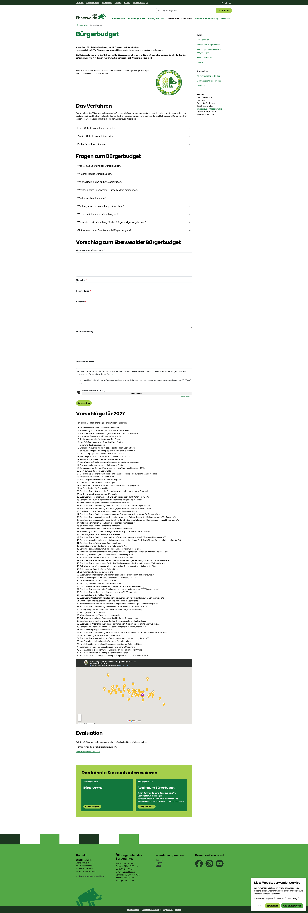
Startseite (83, 25)
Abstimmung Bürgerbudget (208, 76)
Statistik (280, 898)
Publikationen (107, 3)
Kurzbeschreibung (85, 331)
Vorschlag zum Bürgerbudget (90, 250)
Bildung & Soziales (156, 18)
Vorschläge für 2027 (206, 57)
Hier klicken (136, 393)
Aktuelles (118, 3)
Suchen (225, 10)
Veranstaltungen (92, 3)
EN (226, 3)
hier (111, 374)
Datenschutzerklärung (151, 909)
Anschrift (81, 301)
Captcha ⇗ (186, 396)
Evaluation (201, 62)
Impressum (168, 909)
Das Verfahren (203, 39)
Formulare (79, 3)
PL (230, 3)
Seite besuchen (92, 807)
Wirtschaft (226, 18)
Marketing (292, 898)
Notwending (263, 898)
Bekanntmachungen (140, 3)
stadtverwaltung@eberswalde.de (90, 876)
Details (259, 905)
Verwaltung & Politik (136, 18)
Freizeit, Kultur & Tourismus (179, 18)
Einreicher (81, 280)
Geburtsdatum (83, 291)
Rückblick (201, 86)
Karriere (127, 3)
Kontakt (178, 909)
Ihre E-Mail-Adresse (86, 361)
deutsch (159, 860)
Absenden (84, 403)
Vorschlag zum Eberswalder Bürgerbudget (209, 51)
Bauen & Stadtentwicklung (206, 18)
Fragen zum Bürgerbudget (208, 44)
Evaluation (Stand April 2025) (88, 751)
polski (158, 865)
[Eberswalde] (91, 16)
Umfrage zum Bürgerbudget (209, 81)
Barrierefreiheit (133, 909)
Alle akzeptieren (292, 905)
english (158, 863)
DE (222, 3)
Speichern (273, 905)
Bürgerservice (118, 18)
